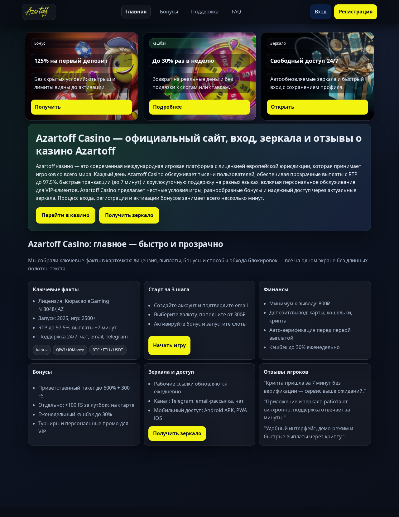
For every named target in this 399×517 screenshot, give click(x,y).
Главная (136, 11)
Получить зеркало (129, 215)
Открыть (282, 106)
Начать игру (169, 345)
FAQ (236, 11)
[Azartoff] (39, 12)
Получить (48, 106)
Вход (320, 11)
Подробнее (167, 106)
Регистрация (356, 11)
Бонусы (169, 11)
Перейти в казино (65, 215)
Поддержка (205, 11)
